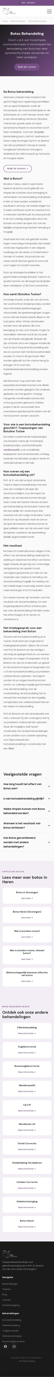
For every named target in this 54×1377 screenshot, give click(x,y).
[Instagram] (14, 1346)
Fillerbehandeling (11, 1325)
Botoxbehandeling (11, 1320)
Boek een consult (27, 67)
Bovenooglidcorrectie (13, 1341)
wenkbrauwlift (11, 449)
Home (5, 21)
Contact (6, 1299)
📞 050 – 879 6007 (27, 3)
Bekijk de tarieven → (17, 168)
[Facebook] (5, 1346)
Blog (4, 1294)
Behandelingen (18, 21)
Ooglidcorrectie (10, 1330)
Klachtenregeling (11, 1305)
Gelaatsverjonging (11, 1336)
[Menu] (49, 11)
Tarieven (6, 1289)
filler (10, 748)
